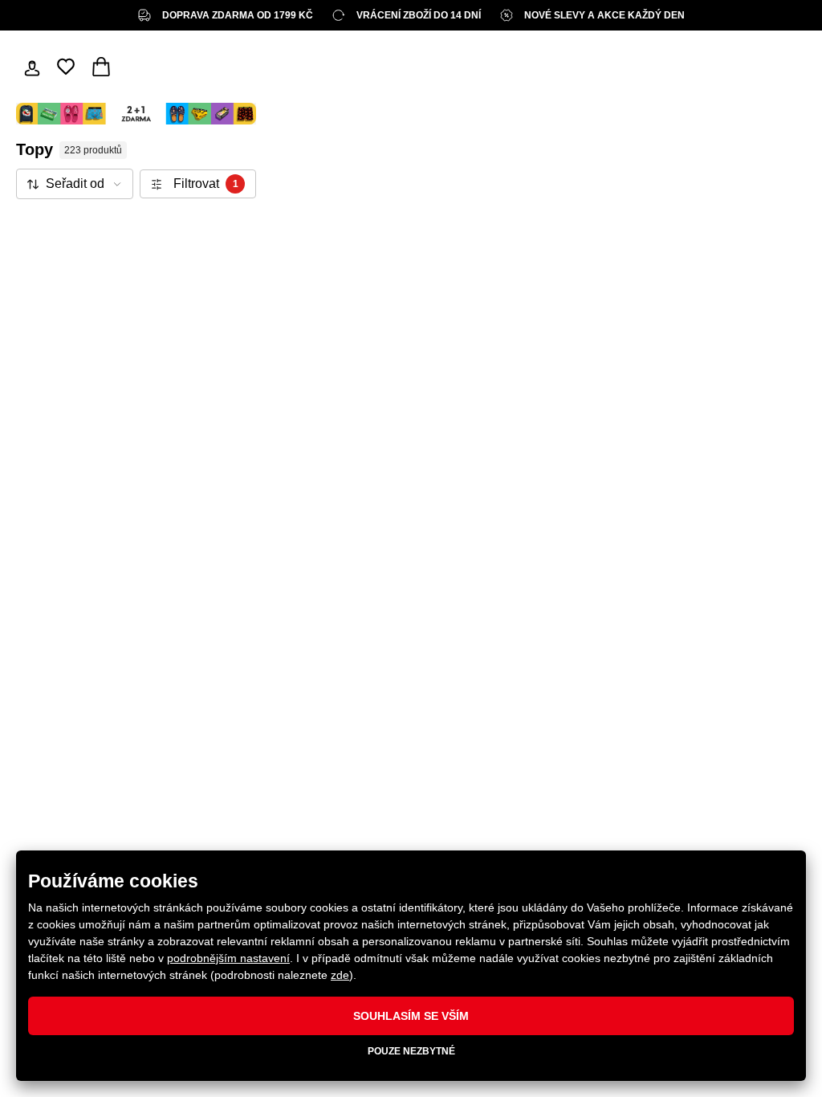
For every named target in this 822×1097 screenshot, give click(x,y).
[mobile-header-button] (32, 67)
